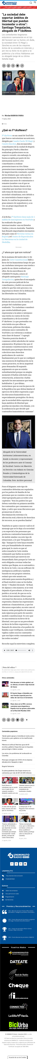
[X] (13, 66)
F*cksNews (7, 135)
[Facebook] (4, 66)
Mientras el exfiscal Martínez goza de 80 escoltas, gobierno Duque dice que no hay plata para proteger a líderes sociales (17, 747)
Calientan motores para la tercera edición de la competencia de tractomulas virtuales (26, 788)
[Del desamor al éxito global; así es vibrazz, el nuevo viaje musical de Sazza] (5, 684)
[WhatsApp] (8, 66)
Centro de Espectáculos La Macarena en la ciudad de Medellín (17, 239)
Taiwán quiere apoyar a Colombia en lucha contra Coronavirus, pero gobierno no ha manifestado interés (18, 738)
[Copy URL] (22, 66)
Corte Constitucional (18, 260)
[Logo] (9, 3)
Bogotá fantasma (8, 766)
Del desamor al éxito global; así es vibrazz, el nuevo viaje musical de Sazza (22, 684)
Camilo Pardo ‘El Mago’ (23, 141)
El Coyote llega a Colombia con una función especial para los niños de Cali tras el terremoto (22, 695)
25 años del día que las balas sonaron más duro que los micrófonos (9, 808)
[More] (27, 720)
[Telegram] (18, 66)
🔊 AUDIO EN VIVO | (27, 7)
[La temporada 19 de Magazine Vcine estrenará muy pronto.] (27, 801)
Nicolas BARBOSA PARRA (14, 115)
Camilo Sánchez (9, 144)
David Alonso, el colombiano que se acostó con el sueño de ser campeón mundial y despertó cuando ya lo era (10, 789)
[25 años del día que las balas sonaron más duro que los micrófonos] (10, 801)
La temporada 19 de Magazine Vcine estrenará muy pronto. (26, 808)
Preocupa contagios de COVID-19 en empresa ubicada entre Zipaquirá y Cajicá (17, 761)
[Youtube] (25, 864)
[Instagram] (16, 864)
